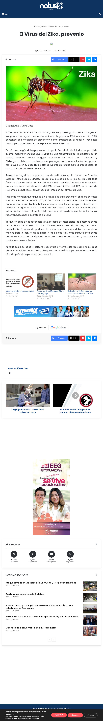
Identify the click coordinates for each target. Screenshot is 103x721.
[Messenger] (94, 59)
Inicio (37, 26)
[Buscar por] (100, 14)
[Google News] (58, 327)
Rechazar (75, 715)
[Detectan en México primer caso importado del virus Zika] (82, 281)
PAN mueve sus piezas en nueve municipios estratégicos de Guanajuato (42, 616)
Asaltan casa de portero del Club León (25, 594)
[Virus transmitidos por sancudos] (20, 281)
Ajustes (91, 715)
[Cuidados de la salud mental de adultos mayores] (90, 631)
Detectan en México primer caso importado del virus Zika (80, 292)
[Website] (9, 372)
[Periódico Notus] (51, 6)
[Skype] (88, 59)
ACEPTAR (59, 715)
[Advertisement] (51, 352)
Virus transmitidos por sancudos (20, 291)
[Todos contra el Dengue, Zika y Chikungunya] (51, 281)
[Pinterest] (82, 59)
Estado (44, 26)
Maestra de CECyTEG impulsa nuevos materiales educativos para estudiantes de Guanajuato (39, 607)
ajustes (36, 718)
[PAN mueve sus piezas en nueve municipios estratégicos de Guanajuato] (90, 620)
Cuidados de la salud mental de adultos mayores (31, 627)
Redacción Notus (44, 51)
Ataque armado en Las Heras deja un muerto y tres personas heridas (41, 582)
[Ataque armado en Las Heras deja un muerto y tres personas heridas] (90, 586)
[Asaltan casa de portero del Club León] (90, 597)
